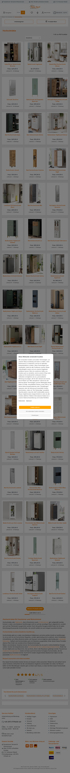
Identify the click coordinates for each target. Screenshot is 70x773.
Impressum (29, 401)
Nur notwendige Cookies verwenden (35, 411)
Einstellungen (35, 415)
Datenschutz (22, 401)
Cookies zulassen (35, 407)
